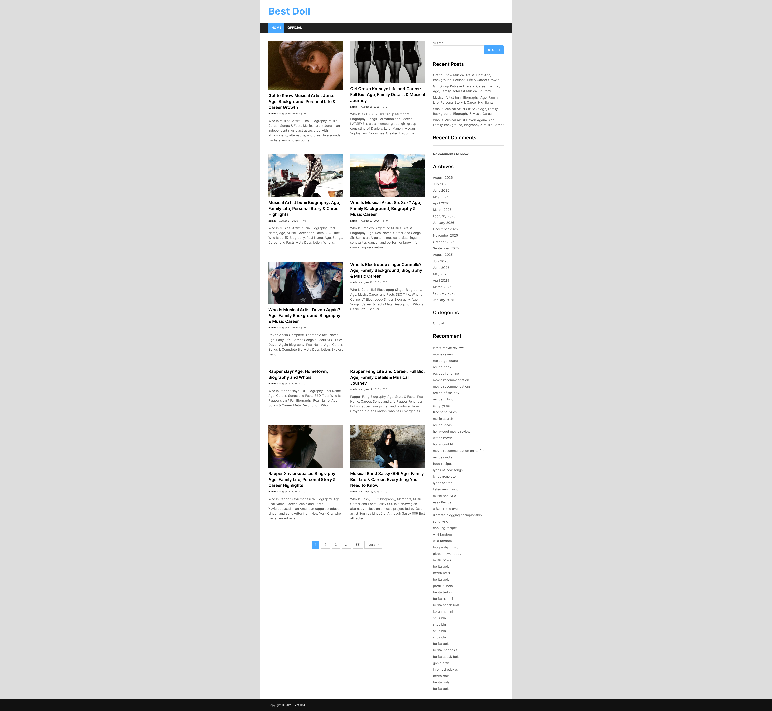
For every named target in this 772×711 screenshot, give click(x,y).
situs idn (439, 618)
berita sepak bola (446, 605)
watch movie (443, 438)
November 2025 (445, 235)
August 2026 (443, 177)
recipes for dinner (446, 373)
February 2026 (444, 216)
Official (294, 28)
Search (438, 43)
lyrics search (442, 483)
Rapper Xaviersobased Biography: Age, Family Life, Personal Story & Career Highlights (302, 479)
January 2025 (443, 300)
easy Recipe (442, 502)
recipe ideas (442, 425)
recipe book (442, 367)
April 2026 (441, 203)
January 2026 (443, 223)
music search (443, 419)
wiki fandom (442, 534)
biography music (445, 547)
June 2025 (441, 268)
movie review (443, 354)
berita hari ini (443, 599)
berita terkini (442, 592)
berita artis (441, 573)
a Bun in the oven (446, 509)
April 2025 (441, 280)
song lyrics (441, 406)
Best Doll (289, 11)
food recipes (442, 464)
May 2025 (441, 274)
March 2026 (442, 210)
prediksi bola (443, 586)
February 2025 (444, 293)
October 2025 (444, 242)
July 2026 (440, 184)
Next (373, 545)
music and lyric (444, 496)
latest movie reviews (448, 348)
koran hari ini (443, 611)
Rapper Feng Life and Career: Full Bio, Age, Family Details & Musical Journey (387, 377)
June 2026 (441, 190)
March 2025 (442, 287)
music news (442, 560)
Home (276, 28)
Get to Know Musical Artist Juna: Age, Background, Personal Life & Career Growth (301, 101)
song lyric (440, 521)
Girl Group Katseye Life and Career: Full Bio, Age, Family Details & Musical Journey (387, 94)
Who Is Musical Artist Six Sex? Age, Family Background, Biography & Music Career (385, 208)
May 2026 (441, 197)
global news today (447, 554)
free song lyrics (445, 412)
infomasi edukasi (446, 669)
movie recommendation (451, 380)
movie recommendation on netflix (458, 451)
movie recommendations (452, 386)
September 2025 (446, 248)
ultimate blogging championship (457, 515)
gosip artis (441, 663)
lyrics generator (445, 476)
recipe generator (445, 361)
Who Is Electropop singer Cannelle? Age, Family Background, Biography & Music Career (386, 270)
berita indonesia (445, 650)
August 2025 (443, 255)
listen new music (445, 489)
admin (272, 113)
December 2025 (445, 229)
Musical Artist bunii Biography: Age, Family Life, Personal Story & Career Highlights (304, 208)
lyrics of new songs (448, 470)
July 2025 (440, 261)
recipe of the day (446, 393)
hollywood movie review (451, 431)
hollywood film (444, 444)
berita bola (441, 566)
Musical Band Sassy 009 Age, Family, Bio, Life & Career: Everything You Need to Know (387, 479)
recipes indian (443, 457)
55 (358, 545)
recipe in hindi (443, 399)
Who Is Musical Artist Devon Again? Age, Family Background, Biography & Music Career (304, 315)
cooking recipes (445, 528)
